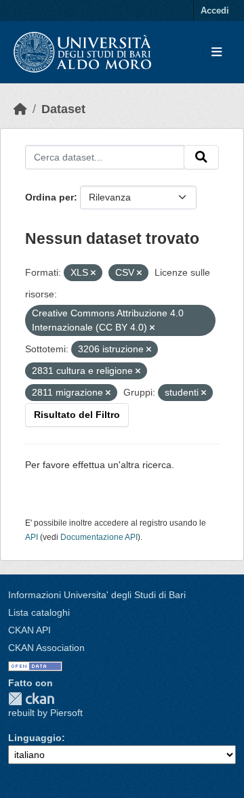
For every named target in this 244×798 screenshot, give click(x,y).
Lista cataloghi (39, 612)
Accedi (215, 10)
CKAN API (29, 630)
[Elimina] (93, 273)
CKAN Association (46, 647)
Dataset (63, 109)
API (31, 537)
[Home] (20, 109)
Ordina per (49, 197)
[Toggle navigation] (216, 52)
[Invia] (201, 157)
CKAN (31, 699)
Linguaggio (35, 737)
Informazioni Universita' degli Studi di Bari (97, 594)
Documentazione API (99, 537)
